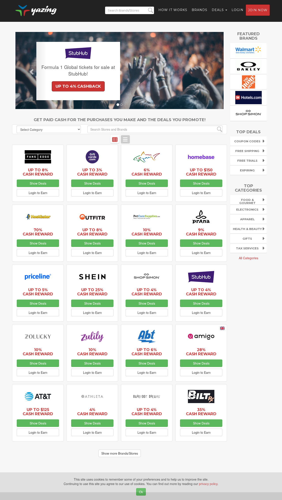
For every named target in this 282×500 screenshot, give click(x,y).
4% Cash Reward (92, 411)
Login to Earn (38, 193)
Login (237, 10)
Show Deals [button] (38, 183)
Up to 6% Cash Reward (147, 351)
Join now (257, 10)
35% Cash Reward (201, 411)
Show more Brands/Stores (119, 453)
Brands (199, 10)
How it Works (172, 10)
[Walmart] (248, 50)
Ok (141, 492)
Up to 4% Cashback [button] (78, 86)
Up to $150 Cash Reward (201, 172)
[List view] (125, 139)
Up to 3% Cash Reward (92, 172)
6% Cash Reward (147, 172)
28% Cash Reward (201, 351)
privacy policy (208, 483)
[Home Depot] (248, 81)
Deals (218, 10)
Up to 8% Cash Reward (38, 172)
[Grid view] (114, 139)
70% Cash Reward (38, 232)
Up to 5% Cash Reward (38, 291)
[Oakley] (248, 65)
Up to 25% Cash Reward (92, 291)
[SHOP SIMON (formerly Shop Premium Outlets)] (248, 112)
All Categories (248, 258)
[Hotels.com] (248, 97)
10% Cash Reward (147, 232)
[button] (31, 70)
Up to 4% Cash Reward (147, 291)
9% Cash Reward (201, 232)
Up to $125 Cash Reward (38, 411)
